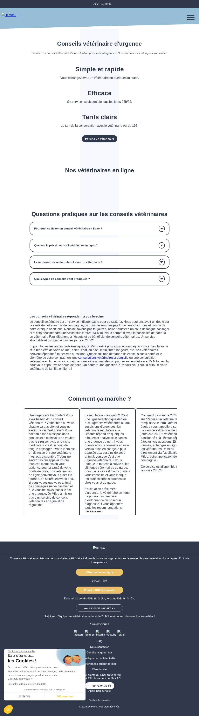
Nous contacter (99, 646)
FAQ (99, 641)
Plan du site (99, 669)
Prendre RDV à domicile (99, 590)
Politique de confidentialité (100, 658)
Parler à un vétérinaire (99, 138)
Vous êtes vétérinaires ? (99, 608)
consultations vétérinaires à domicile (103, 357)
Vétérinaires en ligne (99, 572)
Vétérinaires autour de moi (99, 663)
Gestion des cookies (99, 700)
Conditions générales (99, 652)
